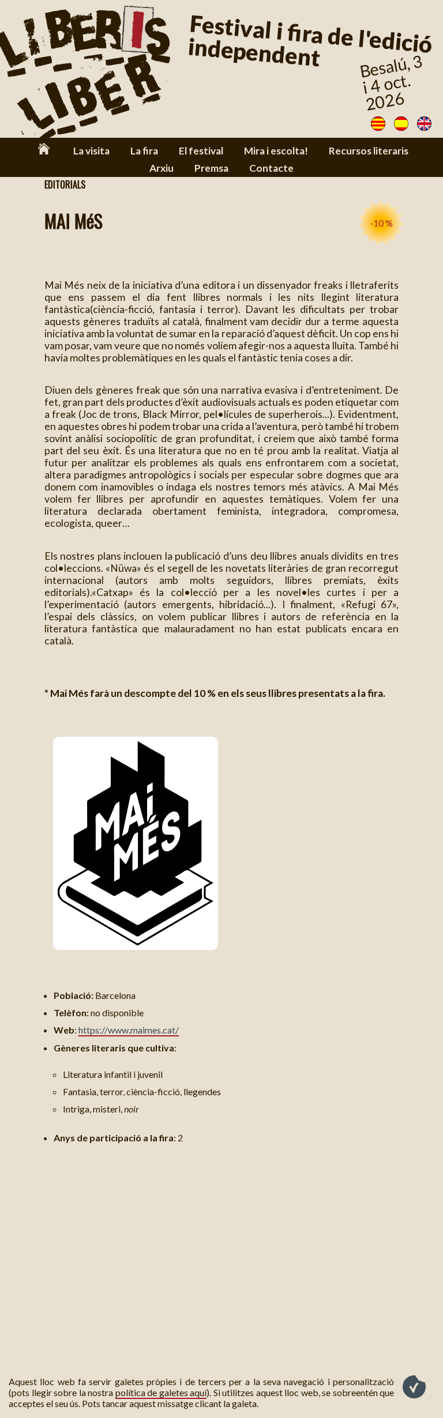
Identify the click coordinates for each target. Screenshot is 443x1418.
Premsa (211, 168)
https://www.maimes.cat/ (128, 1029)
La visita (91, 151)
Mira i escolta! (276, 151)
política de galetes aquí (161, 1392)
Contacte (271, 168)
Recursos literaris (368, 151)
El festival (201, 151)
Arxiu (161, 168)
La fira (144, 151)
